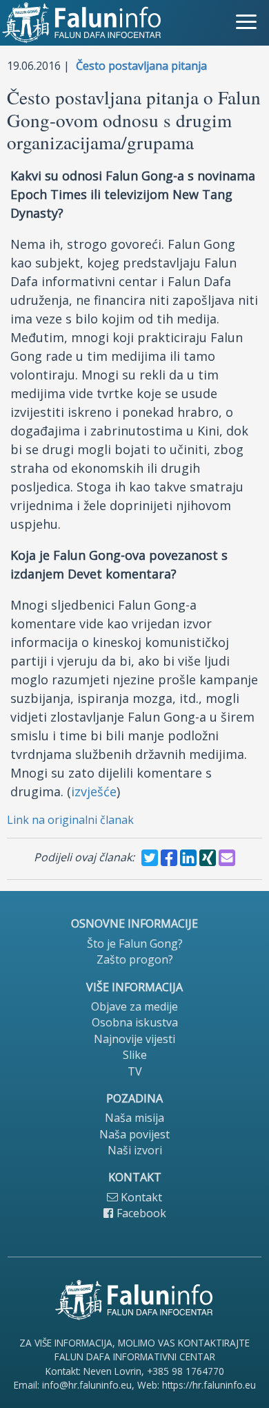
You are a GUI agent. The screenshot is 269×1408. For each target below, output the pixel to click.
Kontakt (140, 1197)
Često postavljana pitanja (141, 65)
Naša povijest (134, 1134)
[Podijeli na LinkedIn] (188, 858)
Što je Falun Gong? (135, 943)
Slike (135, 1055)
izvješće (94, 791)
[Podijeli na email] (227, 858)
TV (135, 1071)
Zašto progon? (135, 959)
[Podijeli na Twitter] (149, 858)
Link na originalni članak (70, 819)
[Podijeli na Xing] (207, 858)
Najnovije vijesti (134, 1039)
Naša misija (134, 1117)
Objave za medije (134, 1006)
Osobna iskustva (135, 1022)
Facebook (140, 1213)
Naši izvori (135, 1150)
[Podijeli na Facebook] (169, 858)
